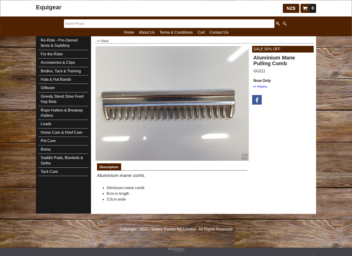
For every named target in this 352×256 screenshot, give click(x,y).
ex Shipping (260, 86)
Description (109, 167)
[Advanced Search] (277, 23)
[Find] (284, 23)
